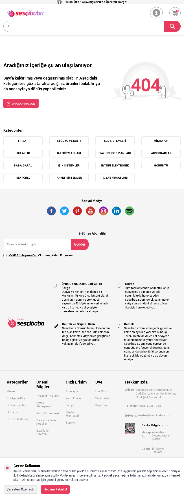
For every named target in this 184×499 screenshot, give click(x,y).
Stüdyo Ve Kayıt (69, 140)
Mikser (11, 391)
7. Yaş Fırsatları (115, 177)
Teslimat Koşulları (47, 396)
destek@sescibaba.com (154, 415)
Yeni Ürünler (73, 398)
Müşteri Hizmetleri (72, 413)
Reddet (106, 475)
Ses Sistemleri (115, 140)
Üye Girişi (101, 391)
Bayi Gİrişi (101, 405)
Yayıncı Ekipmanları (115, 153)
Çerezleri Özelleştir (21, 489)
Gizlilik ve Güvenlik (42, 432)
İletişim (70, 405)
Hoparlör (12, 412)
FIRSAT (23, 140)
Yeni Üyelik (102, 398)
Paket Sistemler (69, 177)
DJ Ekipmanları (16, 405)
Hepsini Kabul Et (55, 489)
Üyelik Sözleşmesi (44, 404)
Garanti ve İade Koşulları (46, 422)
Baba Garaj (23, 165)
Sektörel (23, 177)
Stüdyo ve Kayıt (16, 398)
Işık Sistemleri (69, 165)
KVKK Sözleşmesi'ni (23, 255)
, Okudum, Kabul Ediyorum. (41, 255)
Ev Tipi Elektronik (115, 165)
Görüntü (161, 165)
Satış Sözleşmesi (47, 413)
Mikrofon (161, 140)
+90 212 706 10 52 (149, 405)
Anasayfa (72, 391)
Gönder (79, 244)
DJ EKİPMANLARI (69, 153)
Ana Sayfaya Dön (23, 103)
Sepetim (71, 422)
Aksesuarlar (161, 153)
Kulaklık (23, 153)
